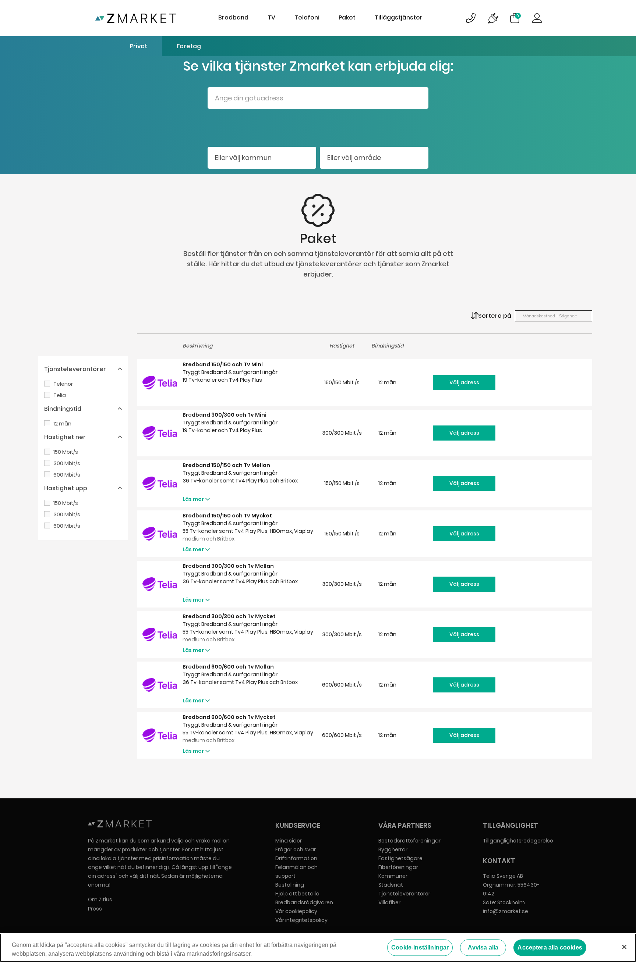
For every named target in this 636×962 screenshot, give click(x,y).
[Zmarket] (135, 18)
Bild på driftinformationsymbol (492, 18)
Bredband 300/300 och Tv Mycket (229, 616)
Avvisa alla (483, 947)
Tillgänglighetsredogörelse (518, 840)
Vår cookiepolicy (296, 911)
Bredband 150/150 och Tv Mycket (227, 515)
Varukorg (517, 16)
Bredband (233, 17)
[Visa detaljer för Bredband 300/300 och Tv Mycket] (160, 634)
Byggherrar (392, 849)
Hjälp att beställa (297, 893)
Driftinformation (296, 858)
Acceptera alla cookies (549, 947)
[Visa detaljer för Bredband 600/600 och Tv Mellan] (160, 685)
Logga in (537, 18)
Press (95, 908)
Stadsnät (390, 884)
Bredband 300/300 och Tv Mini (224, 414)
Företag (189, 46)
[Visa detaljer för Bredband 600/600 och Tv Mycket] (160, 735)
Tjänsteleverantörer (404, 893)
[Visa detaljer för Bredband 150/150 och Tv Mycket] (160, 533)
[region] (318, 947)
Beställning (289, 884)
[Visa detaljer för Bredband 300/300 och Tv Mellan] (160, 584)
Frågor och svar (295, 849)
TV (271, 17)
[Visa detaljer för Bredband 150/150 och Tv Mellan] (160, 483)
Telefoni (306, 17)
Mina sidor (288, 840)
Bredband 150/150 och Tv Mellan (226, 465)
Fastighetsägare (400, 858)
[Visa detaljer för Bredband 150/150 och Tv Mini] (160, 382)
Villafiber (389, 902)
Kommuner (392, 876)
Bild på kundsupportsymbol (470, 18)
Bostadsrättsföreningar (409, 840)
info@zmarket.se (505, 911)
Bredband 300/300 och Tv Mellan (228, 566)
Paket (347, 17)
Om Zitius (100, 899)
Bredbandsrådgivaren (304, 902)
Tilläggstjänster (399, 17)
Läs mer (193, 499)
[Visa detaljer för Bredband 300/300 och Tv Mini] (160, 433)
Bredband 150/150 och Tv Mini (223, 364)
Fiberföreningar (398, 867)
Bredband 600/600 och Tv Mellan (228, 666)
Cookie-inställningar (420, 947)
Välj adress (464, 382)
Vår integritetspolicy (301, 920)
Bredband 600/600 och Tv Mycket (229, 717)
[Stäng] (624, 947)
